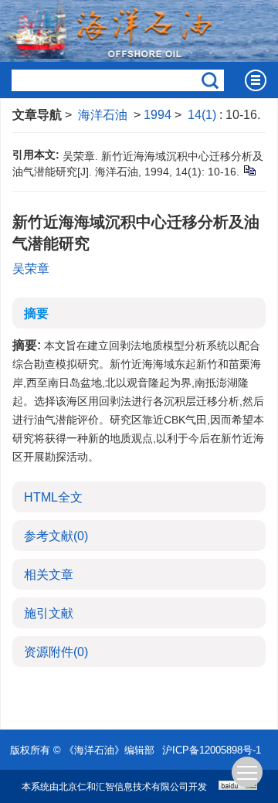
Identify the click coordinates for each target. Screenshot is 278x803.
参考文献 (56, 536)
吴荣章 (30, 268)
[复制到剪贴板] (249, 170)
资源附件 (56, 651)
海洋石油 (102, 114)
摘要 (36, 313)
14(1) (203, 114)
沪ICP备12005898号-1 (211, 750)
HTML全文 (53, 497)
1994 (157, 114)
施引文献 (48, 613)
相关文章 (48, 574)
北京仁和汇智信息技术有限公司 (123, 786)
